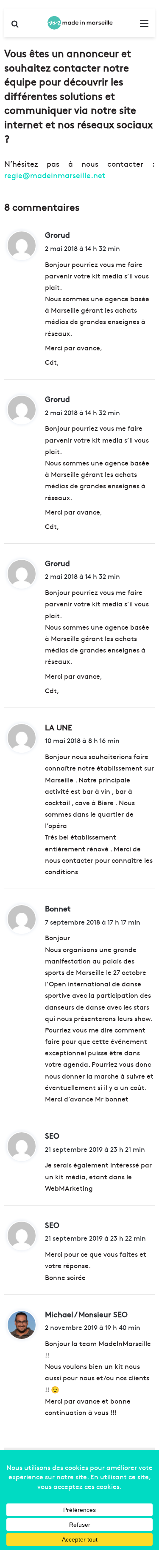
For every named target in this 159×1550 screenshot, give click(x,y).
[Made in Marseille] (80, 22)
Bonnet (58, 908)
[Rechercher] (15, 26)
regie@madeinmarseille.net (55, 175)
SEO (52, 1135)
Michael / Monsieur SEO (86, 1314)
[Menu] (144, 26)
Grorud (57, 234)
